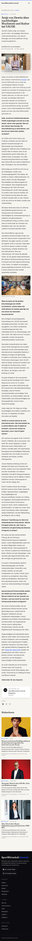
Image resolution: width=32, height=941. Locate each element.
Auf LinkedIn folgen (10, 869)
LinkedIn (4, 914)
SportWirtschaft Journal (8, 10)
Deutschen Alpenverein (13, 650)
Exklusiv (17, 10)
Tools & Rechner (6, 906)
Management (5, 891)
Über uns (4, 903)
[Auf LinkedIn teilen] (3, 704)
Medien (4, 888)
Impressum (5, 926)
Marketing (4, 894)
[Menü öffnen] (28, 3)
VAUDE (23, 80)
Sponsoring (5, 885)
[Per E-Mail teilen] (6, 704)
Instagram (4, 917)
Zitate (3, 908)
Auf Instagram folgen (10, 873)
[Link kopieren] (9, 704)
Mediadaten (5, 911)
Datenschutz (5, 929)
